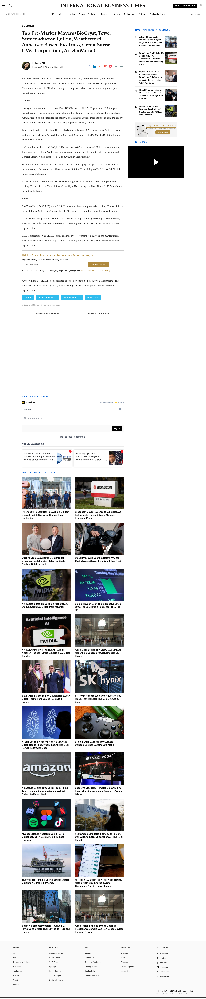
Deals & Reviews (157, 14)
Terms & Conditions (93, 962)
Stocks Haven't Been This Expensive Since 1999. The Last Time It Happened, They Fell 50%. (98, 607)
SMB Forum (54, 962)
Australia (124, 953)
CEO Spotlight (55, 975)
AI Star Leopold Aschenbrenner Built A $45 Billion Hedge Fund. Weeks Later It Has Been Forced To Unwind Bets (45, 745)
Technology (129, 14)
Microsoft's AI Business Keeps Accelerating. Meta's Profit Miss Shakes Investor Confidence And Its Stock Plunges (98, 883)
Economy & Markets (88, 14)
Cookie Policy (90, 971)
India (123, 958)
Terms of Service (87, 271)
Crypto (116, 14)
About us (88, 953)
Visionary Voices (56, 953)
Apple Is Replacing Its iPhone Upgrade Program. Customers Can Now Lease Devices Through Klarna (99, 929)
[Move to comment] (121, 66)
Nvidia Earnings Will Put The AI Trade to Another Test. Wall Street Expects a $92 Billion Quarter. (46, 653)
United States (126, 971)
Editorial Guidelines (98, 313)
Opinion (141, 14)
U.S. (53, 14)
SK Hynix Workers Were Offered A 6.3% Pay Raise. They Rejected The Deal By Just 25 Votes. (98, 699)
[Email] (115, 66)
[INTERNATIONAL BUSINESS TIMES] (103, 6)
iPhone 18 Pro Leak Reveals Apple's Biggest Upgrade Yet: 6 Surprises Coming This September (45, 515)
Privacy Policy (104, 271)
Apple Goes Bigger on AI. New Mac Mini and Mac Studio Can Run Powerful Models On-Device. (98, 653)
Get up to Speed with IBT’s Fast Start (161, 126)
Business (105, 14)
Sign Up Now (162, 132)
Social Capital (54, 958)
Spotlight (52, 967)
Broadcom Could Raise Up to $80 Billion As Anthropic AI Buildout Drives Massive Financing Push (98, 515)
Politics (71, 14)
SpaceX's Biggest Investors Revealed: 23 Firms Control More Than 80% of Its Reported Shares (46, 929)
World (61, 14)
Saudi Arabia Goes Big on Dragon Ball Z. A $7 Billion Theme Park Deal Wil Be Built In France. (46, 699)
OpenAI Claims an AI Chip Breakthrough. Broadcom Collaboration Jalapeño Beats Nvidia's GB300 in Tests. (43, 561)
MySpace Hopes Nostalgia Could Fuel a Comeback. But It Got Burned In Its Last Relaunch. (43, 837)
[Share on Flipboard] (105, 66)
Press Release (55, 971)
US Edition (195, 14)
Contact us (89, 958)
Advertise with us (92, 975)
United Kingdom (127, 967)
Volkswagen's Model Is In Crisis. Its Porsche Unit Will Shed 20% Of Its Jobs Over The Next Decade (98, 837)
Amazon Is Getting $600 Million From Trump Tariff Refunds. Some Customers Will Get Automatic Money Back (45, 791)
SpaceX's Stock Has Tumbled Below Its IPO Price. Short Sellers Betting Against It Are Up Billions (98, 791)
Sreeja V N (40, 63)
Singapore (125, 962)
